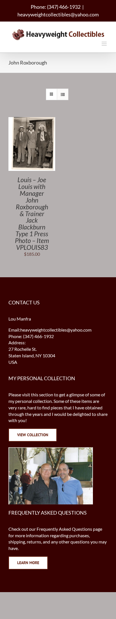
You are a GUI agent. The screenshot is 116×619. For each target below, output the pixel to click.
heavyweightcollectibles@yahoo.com (58, 14)
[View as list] (62, 94)
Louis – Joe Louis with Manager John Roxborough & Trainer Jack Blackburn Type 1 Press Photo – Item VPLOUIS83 (32, 213)
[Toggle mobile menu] (105, 44)
